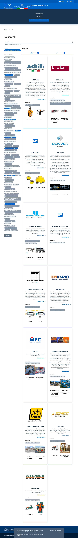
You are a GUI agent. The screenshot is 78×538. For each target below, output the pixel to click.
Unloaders (7, 218)
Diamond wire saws (8, 105)
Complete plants (17, 83)
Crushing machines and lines (30, 378)
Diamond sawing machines (10, 101)
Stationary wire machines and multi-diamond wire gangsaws (11, 199)
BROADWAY (30, 514)
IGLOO (40, 514)
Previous (23, 112)
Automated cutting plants (9, 57)
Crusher (7, 93)
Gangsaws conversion (9, 121)
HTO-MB (30, 321)
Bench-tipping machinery (9, 70)
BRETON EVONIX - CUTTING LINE (65, 119)
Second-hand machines (9, 180)
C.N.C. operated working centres (11, 77)
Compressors (7, 86)
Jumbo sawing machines (9, 130)
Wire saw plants (14, 230)
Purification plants (8, 168)
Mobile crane (16, 146)
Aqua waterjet (55, 194)
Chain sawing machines (9, 81)
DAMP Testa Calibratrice (30, 188)
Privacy (52, 530)
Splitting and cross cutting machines (11, 193)
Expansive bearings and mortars (11, 112)
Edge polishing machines (15, 108)
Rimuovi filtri (8, 235)
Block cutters (18, 70)
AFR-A (40, 119)
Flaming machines (8, 117)
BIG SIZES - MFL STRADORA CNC (40, 258)
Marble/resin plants (8, 143)
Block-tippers (17, 72)
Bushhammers (17, 74)
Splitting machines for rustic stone (11, 196)
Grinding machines (8, 128)
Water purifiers (7, 223)
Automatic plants (8, 59)
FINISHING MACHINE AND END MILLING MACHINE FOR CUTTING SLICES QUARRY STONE (54, 393)
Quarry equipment (8, 173)
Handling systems (40, 377)
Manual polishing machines (10, 141)
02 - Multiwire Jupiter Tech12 (40, 457)
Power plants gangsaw (9, 161)
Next (46, 112)
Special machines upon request (10, 191)
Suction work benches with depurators (12, 206)
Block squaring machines (9, 72)
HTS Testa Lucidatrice (40, 187)
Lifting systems (8, 132)
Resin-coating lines (16, 173)
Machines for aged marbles (10, 135)
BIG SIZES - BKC (30, 257)
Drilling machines (16, 105)
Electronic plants (8, 110)
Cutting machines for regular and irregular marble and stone (12, 96)
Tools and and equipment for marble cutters (11, 211)
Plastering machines (15, 154)
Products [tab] (62, 53)
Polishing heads (17, 157)
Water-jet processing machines (10, 228)
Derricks (7, 99)
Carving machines (8, 79)
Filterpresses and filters (9, 115)
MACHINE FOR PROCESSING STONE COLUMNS (65, 392)
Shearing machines (8, 184)
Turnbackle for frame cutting (10, 216)
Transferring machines (9, 214)
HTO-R (40, 321)
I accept (59, 532)
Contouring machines (9, 90)
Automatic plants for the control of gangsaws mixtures (11, 62)
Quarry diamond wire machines (10, 170)
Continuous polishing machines (10, 88)
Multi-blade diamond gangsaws (11, 150)
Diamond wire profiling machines (11, 103)
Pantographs (7, 154)
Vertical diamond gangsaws (10, 221)
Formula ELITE (65, 194)
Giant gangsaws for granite (10, 126)
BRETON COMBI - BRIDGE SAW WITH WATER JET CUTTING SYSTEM (55, 120)
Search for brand (9, 42)
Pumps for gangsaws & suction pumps (12, 166)
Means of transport (8, 146)
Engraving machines (16, 110)
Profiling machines (8, 163)
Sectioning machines (8, 182)
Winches (7, 230)
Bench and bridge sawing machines (11, 67)
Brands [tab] (36, 53)
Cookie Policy (58, 530)
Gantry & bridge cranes (9, 123)
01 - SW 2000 (55, 455)
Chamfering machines (9, 83)
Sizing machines (8, 186)
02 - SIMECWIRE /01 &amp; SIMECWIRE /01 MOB (64, 457)
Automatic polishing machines (10, 65)
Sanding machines (8, 177)
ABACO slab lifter (30, 119)
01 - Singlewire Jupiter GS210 (30, 457)
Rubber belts (17, 175)
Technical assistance (8, 208)
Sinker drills (16, 184)
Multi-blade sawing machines (10, 152)
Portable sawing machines (10, 159)
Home (5, 29)
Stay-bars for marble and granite (11, 202)
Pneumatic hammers (9, 157)
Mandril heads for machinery (10, 139)
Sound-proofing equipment (10, 189)
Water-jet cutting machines (10, 225)
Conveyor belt (16, 90)
